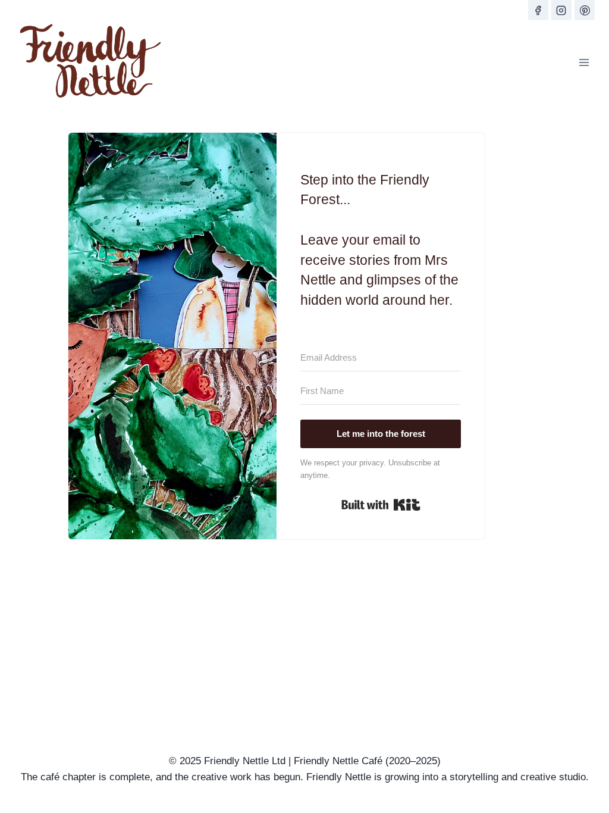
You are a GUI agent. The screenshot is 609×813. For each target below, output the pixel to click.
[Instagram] (561, 10)
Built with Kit (380, 504)
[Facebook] (538, 10)
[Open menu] (584, 62)
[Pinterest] (585, 10)
